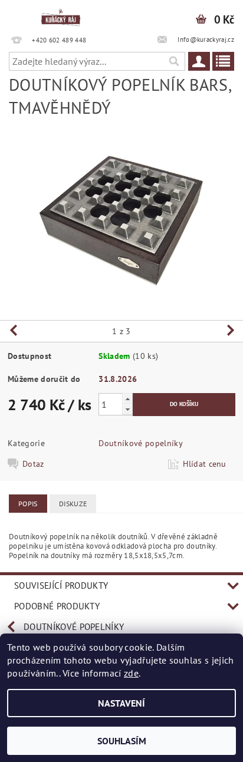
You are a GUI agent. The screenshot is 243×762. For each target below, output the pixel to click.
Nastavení (121, 703)
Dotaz (33, 463)
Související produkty (61, 585)
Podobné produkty (57, 606)
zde (131, 673)
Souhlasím (121, 741)
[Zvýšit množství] (127, 398)
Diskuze (73, 503)
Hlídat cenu (204, 463)
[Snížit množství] (127, 409)
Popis (28, 503)
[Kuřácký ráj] (61, 15)
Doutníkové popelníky (140, 443)
